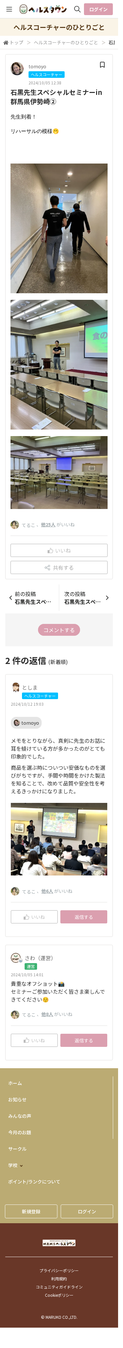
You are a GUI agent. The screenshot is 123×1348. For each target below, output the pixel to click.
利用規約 (59, 1278)
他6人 (47, 891)
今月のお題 (19, 1132)
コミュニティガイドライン (59, 1287)
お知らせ (17, 1099)
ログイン (98, 9)
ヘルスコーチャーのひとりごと (66, 42)
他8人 (47, 1014)
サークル (17, 1148)
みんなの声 (19, 1116)
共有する (63, 567)
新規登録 (31, 1211)
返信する (84, 917)
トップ (16, 42)
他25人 (48, 524)
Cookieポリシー (59, 1295)
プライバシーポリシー (59, 1270)
